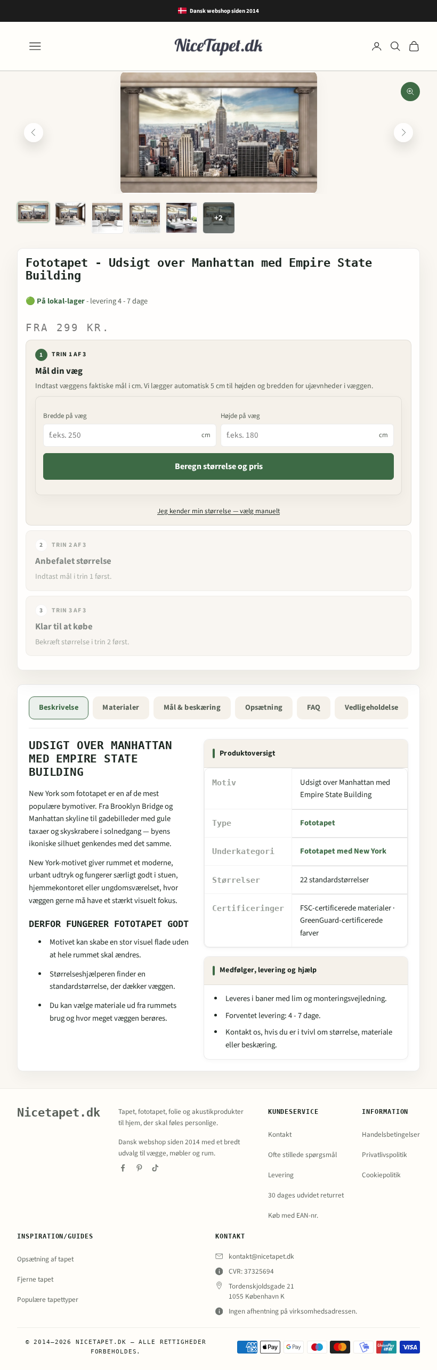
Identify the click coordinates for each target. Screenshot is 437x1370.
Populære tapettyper (47, 1299)
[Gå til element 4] (144, 218)
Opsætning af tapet (45, 1259)
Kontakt (280, 1134)
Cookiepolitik (381, 1175)
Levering (281, 1175)
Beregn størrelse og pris (219, 466)
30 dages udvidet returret (306, 1195)
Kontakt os (243, 1032)
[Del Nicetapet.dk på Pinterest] (139, 1167)
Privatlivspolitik (384, 1155)
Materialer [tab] (120, 707)
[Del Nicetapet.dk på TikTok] (155, 1167)
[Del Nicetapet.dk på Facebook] (122, 1167)
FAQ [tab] (313, 707)
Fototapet (317, 822)
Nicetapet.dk (58, 1112)
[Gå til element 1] (33, 212)
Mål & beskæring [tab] (192, 707)
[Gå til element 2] (70, 214)
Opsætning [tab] (263, 707)
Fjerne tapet (35, 1279)
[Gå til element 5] (181, 218)
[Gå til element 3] (107, 218)
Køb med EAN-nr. (293, 1215)
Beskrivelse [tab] (58, 707)
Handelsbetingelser (391, 1134)
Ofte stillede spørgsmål (302, 1155)
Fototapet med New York (343, 851)
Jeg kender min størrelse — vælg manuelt (218, 511)
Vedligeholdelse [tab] (371, 707)
